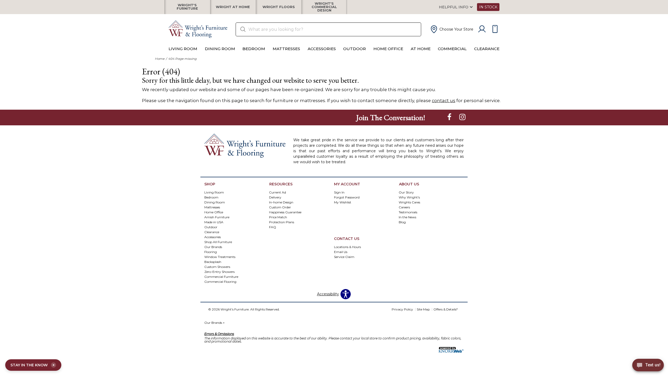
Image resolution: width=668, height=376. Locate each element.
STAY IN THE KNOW (32, 365)
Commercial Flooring (220, 281)
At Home (421, 48)
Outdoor (354, 48)
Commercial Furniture (221, 276)
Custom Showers (217, 266)
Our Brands (214, 323)
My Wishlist (342, 202)
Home (160, 59)
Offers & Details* (445, 309)
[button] (451, 29)
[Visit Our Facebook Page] (450, 117)
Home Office (388, 48)
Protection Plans (281, 222)
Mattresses (286, 48)
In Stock (488, 7)
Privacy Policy (402, 309)
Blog (402, 222)
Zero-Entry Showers (219, 271)
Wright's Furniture (187, 7)
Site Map (423, 309)
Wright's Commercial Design (324, 7)
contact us (443, 100)
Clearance (486, 48)
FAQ (272, 227)
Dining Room (220, 48)
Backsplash (212, 261)
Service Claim (344, 257)
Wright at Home (233, 7)
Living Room (183, 48)
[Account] (482, 29)
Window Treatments (219, 256)
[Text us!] (648, 366)
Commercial (452, 48)
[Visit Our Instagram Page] (462, 117)
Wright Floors (279, 7)
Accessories (322, 48)
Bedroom (253, 48)
